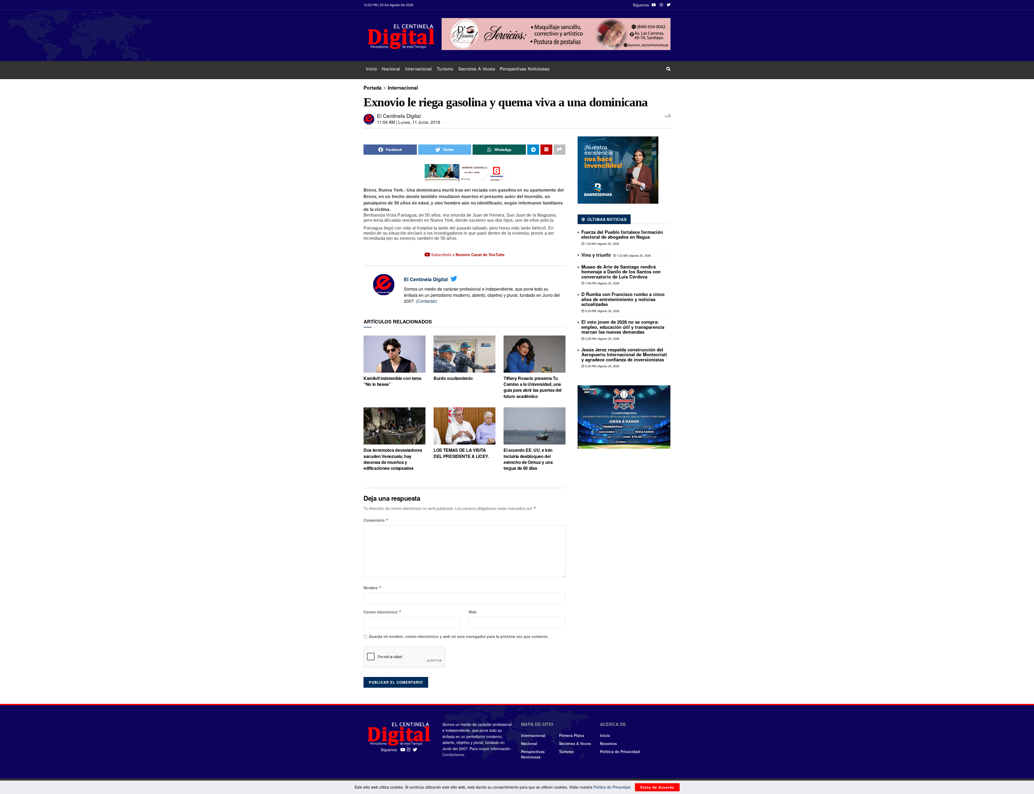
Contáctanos (453, 754)
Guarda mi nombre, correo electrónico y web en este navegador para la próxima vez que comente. (459, 636)
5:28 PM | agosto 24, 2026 (601, 338)
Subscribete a (467, 254)
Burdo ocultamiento (453, 378)
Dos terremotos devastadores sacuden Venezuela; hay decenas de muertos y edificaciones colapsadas (393, 459)
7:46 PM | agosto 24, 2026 (601, 283)
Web (473, 612)
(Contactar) (426, 301)
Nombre (373, 587)
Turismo (445, 68)
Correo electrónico (382, 612)
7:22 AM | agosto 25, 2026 (633, 255)
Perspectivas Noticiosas (524, 68)
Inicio (371, 68)
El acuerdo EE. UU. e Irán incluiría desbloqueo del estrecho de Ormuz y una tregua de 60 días (528, 459)
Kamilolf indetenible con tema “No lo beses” (392, 381)
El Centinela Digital (399, 115)
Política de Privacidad (620, 751)
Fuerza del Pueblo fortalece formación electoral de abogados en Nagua (622, 234)
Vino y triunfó (596, 255)
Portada (373, 87)
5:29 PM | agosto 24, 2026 (601, 311)
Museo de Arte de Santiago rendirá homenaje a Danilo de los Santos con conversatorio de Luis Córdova (621, 271)
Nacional (391, 68)
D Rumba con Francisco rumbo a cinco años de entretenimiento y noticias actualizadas (623, 299)
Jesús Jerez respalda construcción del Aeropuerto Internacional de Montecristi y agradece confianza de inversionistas (624, 354)
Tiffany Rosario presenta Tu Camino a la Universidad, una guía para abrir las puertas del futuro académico (532, 387)
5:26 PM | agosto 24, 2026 (601, 366)
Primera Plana (571, 735)
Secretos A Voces (476, 68)
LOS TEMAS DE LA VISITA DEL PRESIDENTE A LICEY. (461, 453)
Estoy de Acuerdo (657, 787)
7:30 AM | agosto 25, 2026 (601, 243)
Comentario (376, 520)
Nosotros (608, 743)
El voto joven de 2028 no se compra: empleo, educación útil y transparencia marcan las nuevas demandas (622, 327)
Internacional (418, 68)
